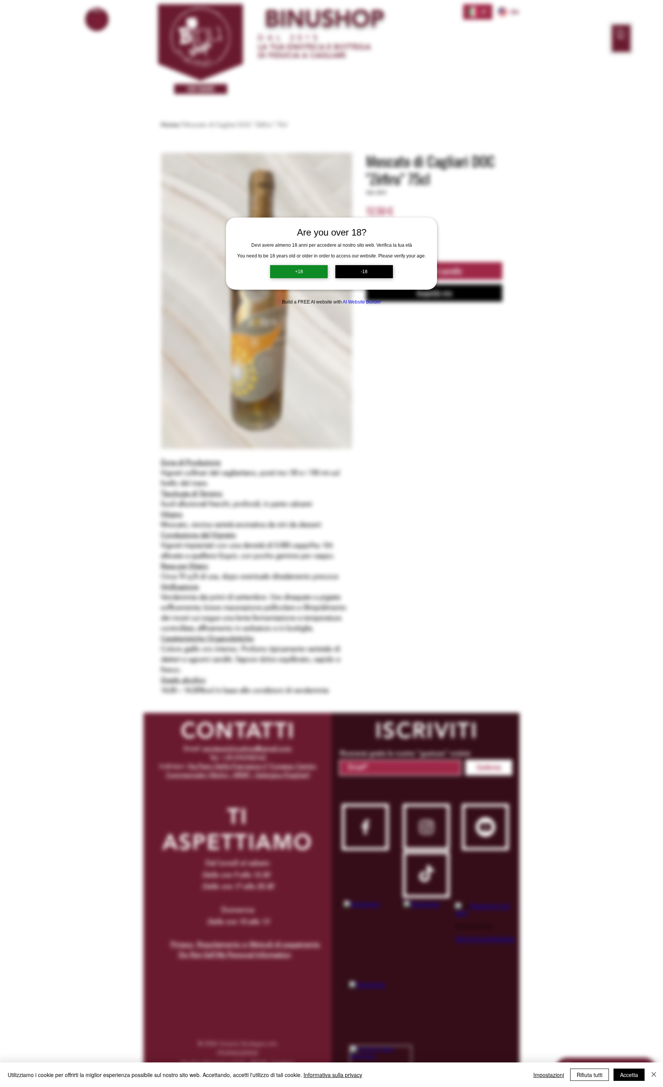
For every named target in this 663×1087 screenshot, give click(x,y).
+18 (299, 271)
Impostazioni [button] (548, 1075)
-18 (364, 271)
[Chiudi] (653, 1075)
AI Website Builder (362, 302)
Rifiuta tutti (589, 1075)
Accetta (629, 1075)
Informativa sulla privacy (332, 1075)
